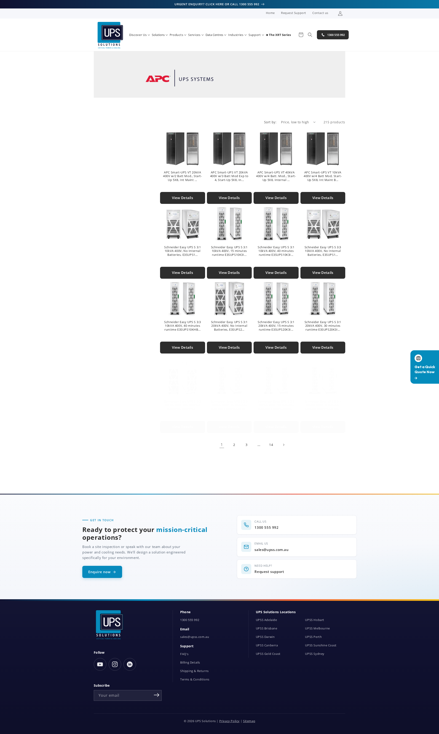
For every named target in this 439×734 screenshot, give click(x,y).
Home (270, 13)
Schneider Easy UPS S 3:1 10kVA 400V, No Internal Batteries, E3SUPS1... (182, 251)
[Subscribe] (157, 695)
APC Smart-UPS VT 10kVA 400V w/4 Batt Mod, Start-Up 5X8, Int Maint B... (323, 176)
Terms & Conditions (194, 679)
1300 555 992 (189, 620)
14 (271, 445)
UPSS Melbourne (317, 628)
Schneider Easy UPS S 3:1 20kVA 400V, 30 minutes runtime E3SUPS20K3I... (323, 326)
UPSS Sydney (314, 654)
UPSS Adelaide (266, 620)
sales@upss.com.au (194, 637)
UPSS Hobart (314, 620)
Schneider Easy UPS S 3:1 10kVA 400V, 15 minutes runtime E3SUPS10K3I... (229, 251)
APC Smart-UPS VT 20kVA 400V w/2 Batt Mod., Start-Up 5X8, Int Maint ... (182, 176)
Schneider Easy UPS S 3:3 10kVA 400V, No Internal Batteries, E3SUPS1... (323, 251)
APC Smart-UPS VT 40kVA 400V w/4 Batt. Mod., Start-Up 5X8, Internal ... (276, 176)
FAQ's (184, 654)
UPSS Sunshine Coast (320, 645)
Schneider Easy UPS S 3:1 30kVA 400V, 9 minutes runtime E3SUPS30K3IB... (323, 405)
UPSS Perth (313, 637)
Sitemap (249, 721)
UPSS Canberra (267, 645)
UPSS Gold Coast (268, 654)
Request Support (293, 13)
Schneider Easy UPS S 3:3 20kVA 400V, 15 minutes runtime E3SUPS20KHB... (229, 405)
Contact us (320, 13)
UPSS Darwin (265, 637)
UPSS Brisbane (266, 628)
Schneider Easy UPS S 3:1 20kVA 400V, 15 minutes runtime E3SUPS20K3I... (276, 326)
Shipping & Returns (194, 671)
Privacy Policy (229, 721)
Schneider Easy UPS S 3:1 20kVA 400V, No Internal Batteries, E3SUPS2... (229, 326)
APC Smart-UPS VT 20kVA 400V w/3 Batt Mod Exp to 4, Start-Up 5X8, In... (229, 176)
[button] (139, 34)
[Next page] (283, 445)
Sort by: (270, 122)
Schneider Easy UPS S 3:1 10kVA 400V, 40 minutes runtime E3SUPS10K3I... (276, 251)
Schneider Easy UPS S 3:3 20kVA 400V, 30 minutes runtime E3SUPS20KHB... (276, 405)
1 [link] (222, 444)
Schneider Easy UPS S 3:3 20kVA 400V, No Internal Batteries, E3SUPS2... (182, 405)
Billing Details (190, 662)
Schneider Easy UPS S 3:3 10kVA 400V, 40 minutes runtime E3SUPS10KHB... (182, 326)
